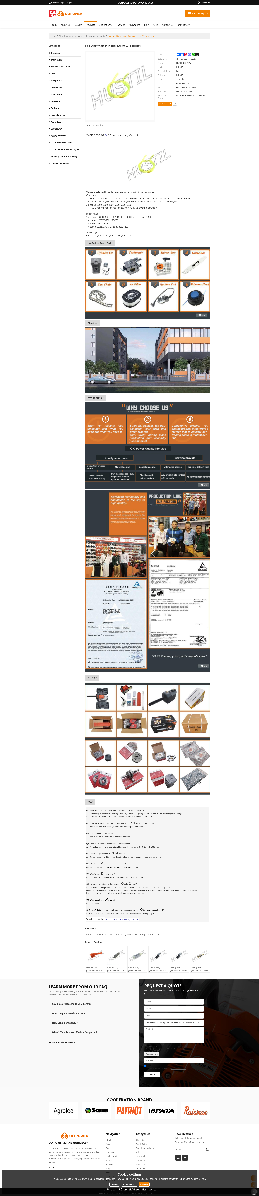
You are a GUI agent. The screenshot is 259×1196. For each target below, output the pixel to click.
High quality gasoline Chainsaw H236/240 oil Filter (115, 969)
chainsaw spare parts (95, 36)
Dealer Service (106, 24)
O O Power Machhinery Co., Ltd (122, 919)
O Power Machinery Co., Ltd (122, 135)
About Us (65, 24)
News (155, 24)
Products (90, 24)
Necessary (113, 1189)
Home (53, 36)
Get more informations (64, 1042)
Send (152, 1074)
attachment (153, 1054)
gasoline (129, 934)
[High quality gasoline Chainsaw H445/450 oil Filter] (95, 956)
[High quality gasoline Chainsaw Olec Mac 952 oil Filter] (137, 956)
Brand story (184, 24)
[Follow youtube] (178, 1158)
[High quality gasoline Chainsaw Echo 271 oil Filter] (200, 956)
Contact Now (165, 103)
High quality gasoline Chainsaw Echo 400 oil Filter (178, 969)
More (51, 1167)
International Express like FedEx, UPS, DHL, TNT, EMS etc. (133, 847)
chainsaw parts (115, 934)
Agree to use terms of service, (165, 1068)
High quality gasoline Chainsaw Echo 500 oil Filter (157, 969)
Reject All (114, 1184)
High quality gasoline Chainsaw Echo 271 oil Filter (199, 969)
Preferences (136, 1189)
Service (121, 24)
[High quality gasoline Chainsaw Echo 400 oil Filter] (179, 956)
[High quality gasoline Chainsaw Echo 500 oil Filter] (158, 956)
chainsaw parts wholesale (147, 934)
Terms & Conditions (178, 1069)
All (60, 36)
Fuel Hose (101, 934)
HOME (54, 24)
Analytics (124, 1189)
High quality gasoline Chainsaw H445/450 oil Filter (94, 969)
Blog (146, 24)
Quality (78, 24)
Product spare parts (73, 36)
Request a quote (200, 13)
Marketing (148, 1189)
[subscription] (207, 1149)
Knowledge (134, 24)
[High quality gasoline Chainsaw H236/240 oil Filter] (116, 956)
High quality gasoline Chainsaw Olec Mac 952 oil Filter (136, 969)
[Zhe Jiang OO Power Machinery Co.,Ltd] (65, 13)
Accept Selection (129, 1184)
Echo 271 (90, 934)
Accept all (144, 1184)
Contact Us (167, 24)
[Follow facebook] (185, 1158)
